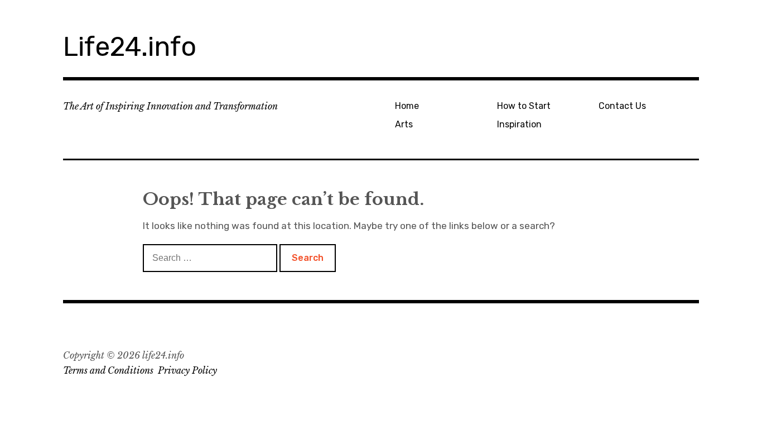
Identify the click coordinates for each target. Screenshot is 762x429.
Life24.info (129, 47)
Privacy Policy (187, 370)
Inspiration (519, 124)
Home (407, 106)
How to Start (524, 106)
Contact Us (622, 106)
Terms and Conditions (108, 370)
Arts (404, 124)
